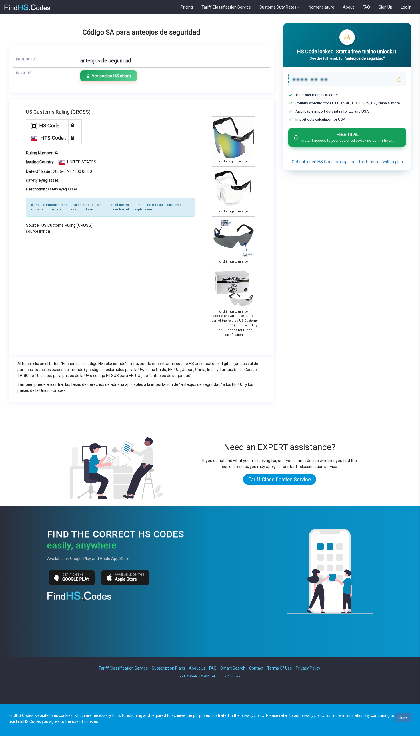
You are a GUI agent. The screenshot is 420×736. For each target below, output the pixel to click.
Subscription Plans (168, 668)
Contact (256, 668)
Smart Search (232, 668)
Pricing (187, 7)
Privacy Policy (308, 668)
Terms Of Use (279, 668)
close (403, 717)
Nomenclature (321, 7)
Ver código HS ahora (111, 75)
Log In (406, 7)
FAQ (366, 7)
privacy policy (252, 715)
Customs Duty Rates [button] (278, 7)
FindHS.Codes (21, 715)
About (348, 7)
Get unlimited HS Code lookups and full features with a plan (347, 161)
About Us (197, 668)
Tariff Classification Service (226, 7)
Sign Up (385, 7)
